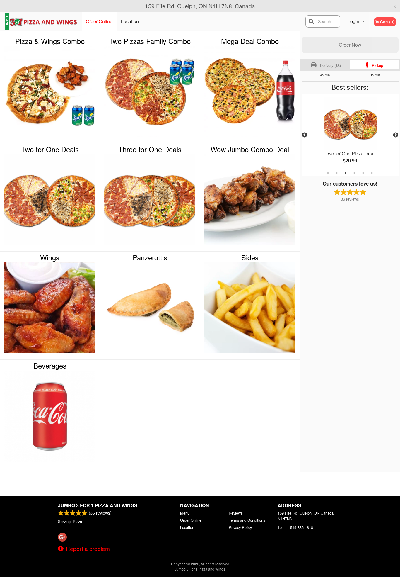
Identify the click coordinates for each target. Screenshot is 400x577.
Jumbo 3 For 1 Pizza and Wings (97, 505)
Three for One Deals (150, 149)
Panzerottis (150, 257)
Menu (184, 513)
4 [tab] (354, 173)
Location (130, 21)
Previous (304, 135)
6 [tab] (372, 173)
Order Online (99, 21)
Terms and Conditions (247, 520)
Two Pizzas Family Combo (150, 41)
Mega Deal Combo (250, 41)
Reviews (235, 513)
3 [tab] (345, 173)
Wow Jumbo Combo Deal (250, 149)
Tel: (295, 527)
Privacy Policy (240, 527)
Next (396, 135)
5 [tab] (363, 173)
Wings (49, 257)
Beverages (49, 366)
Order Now (350, 44)
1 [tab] (328, 173)
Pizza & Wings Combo (50, 41)
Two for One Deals (50, 149)
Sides (250, 257)
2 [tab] (337, 173)
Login (353, 21)
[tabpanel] (350, 135)
